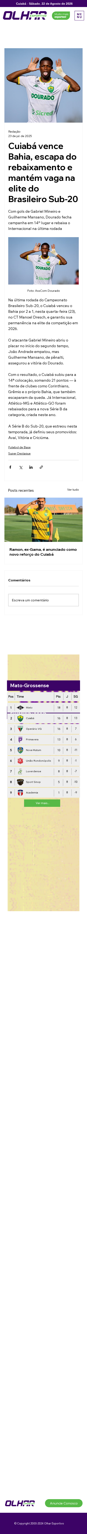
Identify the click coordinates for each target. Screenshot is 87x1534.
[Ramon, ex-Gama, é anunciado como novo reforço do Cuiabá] (43, 520)
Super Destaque (19, 453)
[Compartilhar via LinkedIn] (31, 467)
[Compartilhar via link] (41, 467)
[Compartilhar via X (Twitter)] (21, 467)
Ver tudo (73, 490)
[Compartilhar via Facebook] (10, 467)
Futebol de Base (19, 447)
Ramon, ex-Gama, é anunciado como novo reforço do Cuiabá (43, 552)
